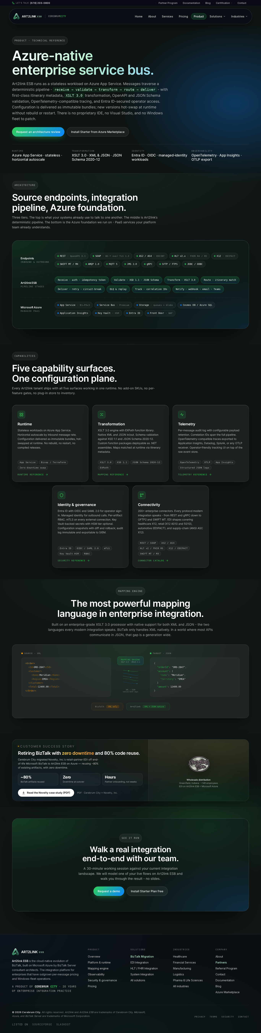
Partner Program (168, 3)
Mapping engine (98, 968)
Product (199, 16)
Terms (213, 1016)
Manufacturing (182, 968)
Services (167, 16)
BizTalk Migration (142, 956)
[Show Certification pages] (233, 3)
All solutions (137, 980)
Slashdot (63, 1024)
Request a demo (109, 891)
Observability (96, 974)
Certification (223, 3)
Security (227, 1016)
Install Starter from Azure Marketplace (98, 132)
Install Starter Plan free (147, 891)
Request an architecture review (38, 132)
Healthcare (180, 956)
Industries (237, 16)
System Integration (142, 974)
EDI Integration (139, 962)
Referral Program (226, 968)
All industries (181, 986)
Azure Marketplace (228, 992)
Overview (94, 956)
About (152, 16)
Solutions (216, 16)
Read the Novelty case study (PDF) (48, 792)
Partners (221, 962)
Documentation (225, 980)
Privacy (200, 1016)
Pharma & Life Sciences (188, 980)
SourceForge (42, 1024)
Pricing (183, 16)
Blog (208, 3)
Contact (241, 3)
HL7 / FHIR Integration (144, 968)
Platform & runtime (99, 962)
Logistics (178, 974)
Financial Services (184, 962)
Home (139, 16)
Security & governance (102, 980)
